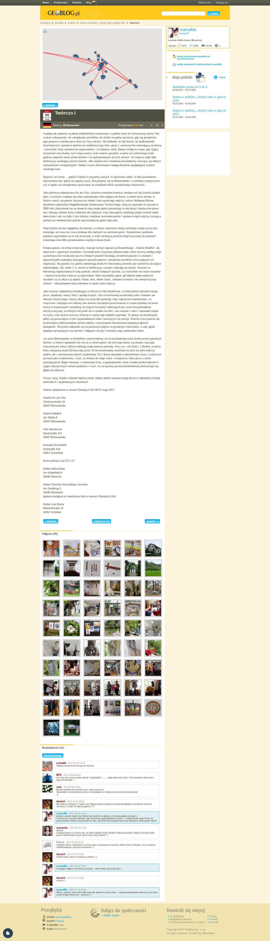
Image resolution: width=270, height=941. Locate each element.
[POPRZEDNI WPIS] (151, 128)
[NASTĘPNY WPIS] (162, 128)
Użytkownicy (61, 2)
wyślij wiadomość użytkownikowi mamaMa (199, 64)
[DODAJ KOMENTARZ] (52, 757)
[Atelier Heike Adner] (133, 638)
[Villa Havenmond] (51, 638)
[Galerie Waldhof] (92, 598)
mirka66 (61, 763)
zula (58, 786)
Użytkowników (63, 917)
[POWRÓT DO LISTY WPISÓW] (157, 128)
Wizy (89, 2)
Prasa (213, 916)
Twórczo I (135, 23)
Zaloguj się (222, 2)
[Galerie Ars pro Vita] (51, 558)
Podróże (77, 2)
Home (45, 2)
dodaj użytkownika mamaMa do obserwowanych (193, 57)
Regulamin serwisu (181, 919)
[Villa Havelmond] (133, 618)
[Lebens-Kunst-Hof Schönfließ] (92, 638)
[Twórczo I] (112, 638)
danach (60, 801)
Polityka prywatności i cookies (187, 922)
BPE (59, 774)
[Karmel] (51, 578)
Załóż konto (204, 2)
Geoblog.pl (45, 23)
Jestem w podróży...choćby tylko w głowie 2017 (103, 23)
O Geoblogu (177, 916)
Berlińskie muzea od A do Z (190, 87)
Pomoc (214, 919)
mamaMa (59, 23)
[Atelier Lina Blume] (112, 718)
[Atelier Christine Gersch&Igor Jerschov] (72, 678)
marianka (62, 827)
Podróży (59, 921)
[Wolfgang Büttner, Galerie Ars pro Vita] (92, 558)
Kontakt (214, 922)
